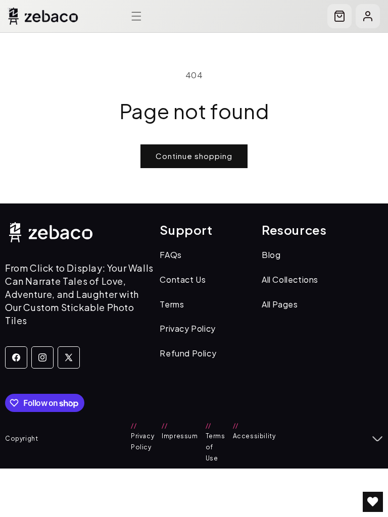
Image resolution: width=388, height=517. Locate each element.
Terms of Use (215, 442)
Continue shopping (194, 156)
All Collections (290, 279)
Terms (172, 304)
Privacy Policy (187, 328)
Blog (271, 254)
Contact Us (183, 279)
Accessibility (254, 431)
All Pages (280, 304)
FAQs (170, 254)
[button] (136, 16)
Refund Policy (188, 353)
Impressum (180, 431)
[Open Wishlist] (373, 502)
